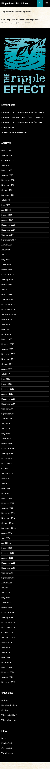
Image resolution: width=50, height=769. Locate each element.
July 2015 (5, 587)
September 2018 (8, 414)
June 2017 (5, 483)
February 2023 (7, 274)
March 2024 (6, 215)
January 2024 (7, 220)
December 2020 (8, 304)
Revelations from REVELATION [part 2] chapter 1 (22, 122)
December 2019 (8, 354)
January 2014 (7, 677)
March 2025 (6, 170)
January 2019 (7, 394)
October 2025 (7, 160)
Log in (4, 738)
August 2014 (6, 642)
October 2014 (7, 632)
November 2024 (8, 185)
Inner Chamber (7, 127)
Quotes (4, 710)
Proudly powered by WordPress (13, 766)
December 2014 (8, 622)
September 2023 (8, 240)
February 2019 (7, 389)
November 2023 (8, 230)
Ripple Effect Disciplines (14, 3)
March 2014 (6, 667)
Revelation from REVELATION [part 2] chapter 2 (22, 117)
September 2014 (8, 637)
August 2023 (6, 245)
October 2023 (7, 235)
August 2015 (6, 583)
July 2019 (5, 374)
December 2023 (8, 225)
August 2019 (6, 369)
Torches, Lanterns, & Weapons (14, 132)
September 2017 (8, 473)
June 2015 (5, 592)
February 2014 (7, 672)
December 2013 (8, 682)
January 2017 (7, 508)
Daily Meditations (9, 705)
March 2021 (6, 294)
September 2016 (8, 528)
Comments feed (8, 748)
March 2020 (6, 339)
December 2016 (8, 513)
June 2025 (5, 165)
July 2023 (5, 250)
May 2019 (5, 379)
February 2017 (7, 503)
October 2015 (7, 573)
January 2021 (7, 299)
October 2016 (7, 523)
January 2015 (7, 617)
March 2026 (6, 150)
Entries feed (6, 743)
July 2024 (5, 200)
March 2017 (6, 498)
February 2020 (7, 344)
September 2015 (8, 578)
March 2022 (6, 284)
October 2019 (7, 364)
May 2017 (5, 488)
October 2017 (7, 468)
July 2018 (5, 423)
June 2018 (5, 428)
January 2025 (7, 175)
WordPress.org (7, 753)
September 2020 (8, 314)
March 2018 (6, 443)
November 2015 (8, 568)
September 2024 (8, 195)
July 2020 (5, 324)
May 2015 (5, 597)
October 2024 (7, 190)
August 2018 (6, 418)
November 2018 (8, 404)
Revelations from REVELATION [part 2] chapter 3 (22, 112)
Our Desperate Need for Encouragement (20, 19)
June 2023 (5, 254)
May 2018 (5, 433)
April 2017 (6, 493)
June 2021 (5, 289)
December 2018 (8, 399)
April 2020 (6, 334)
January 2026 (7, 155)
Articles (4, 700)
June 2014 (5, 652)
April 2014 (6, 662)
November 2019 (8, 359)
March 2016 (6, 548)
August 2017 (6, 478)
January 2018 (7, 453)
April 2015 (6, 602)
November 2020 (8, 309)
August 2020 (6, 319)
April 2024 (6, 210)
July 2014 (5, 647)
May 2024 (5, 205)
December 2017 (8, 458)
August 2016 (6, 533)
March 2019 (6, 384)
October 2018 (7, 409)
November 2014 (8, 627)
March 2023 (6, 269)
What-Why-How (8, 720)
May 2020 (5, 329)
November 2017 (8, 463)
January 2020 (7, 349)
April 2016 (6, 543)
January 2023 (7, 279)
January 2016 (7, 558)
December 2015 (8, 563)
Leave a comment (23, 23)
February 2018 (7, 448)
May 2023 (5, 259)
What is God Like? (9, 715)
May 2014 (5, 657)
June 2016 (5, 538)
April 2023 (6, 264)
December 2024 (8, 180)
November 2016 (8, 518)
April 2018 (6, 438)
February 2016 (7, 553)
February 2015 (7, 612)
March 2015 (6, 607)
